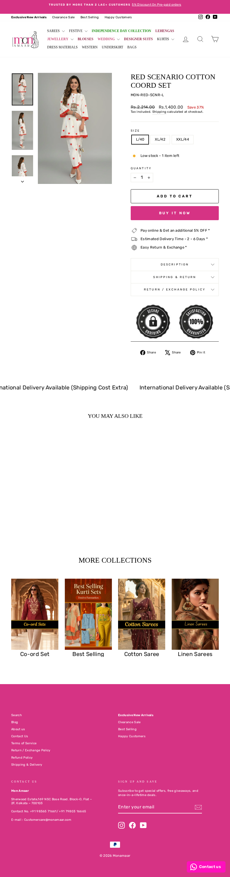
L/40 (140, 139)
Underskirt (112, 47)
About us (18, 729)
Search (16, 715)
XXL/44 (182, 139)
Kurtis (163, 39)
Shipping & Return (174, 277)
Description (175, 264)
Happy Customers (118, 17)
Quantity (141, 168)
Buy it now (175, 213)
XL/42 (160, 139)
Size (135, 130)
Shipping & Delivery (26, 764)
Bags (132, 47)
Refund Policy (22, 757)
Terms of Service (23, 743)
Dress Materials (62, 47)
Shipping (159, 112)
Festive (76, 31)
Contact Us (19, 736)
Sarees (54, 31)
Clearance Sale (63, 17)
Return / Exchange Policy (175, 289)
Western (90, 47)
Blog (14, 722)
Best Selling (90, 17)
